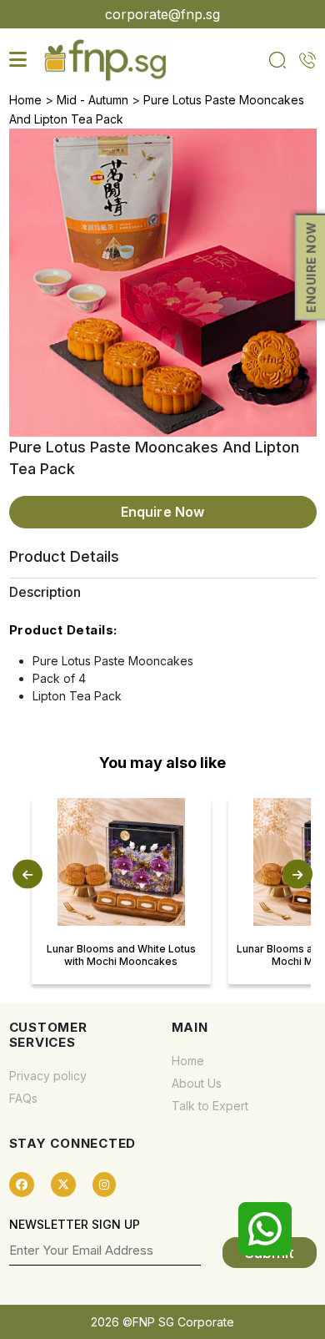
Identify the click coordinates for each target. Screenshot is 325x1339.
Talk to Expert (210, 1106)
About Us (197, 1083)
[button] (27, 873)
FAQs (23, 1098)
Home (25, 100)
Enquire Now (162, 511)
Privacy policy (48, 1076)
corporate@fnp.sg (162, 14)
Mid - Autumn (92, 100)
